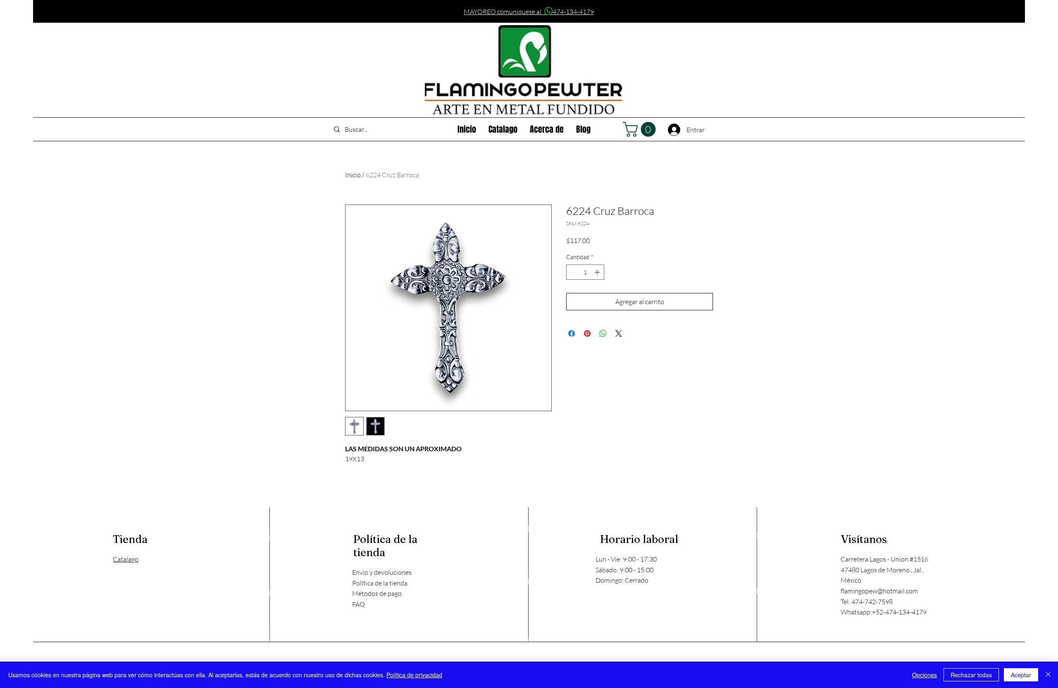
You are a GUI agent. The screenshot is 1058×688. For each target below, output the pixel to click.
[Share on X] (619, 333)
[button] (641, 129)
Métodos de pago (377, 593)
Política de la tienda (379, 583)
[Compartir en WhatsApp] (603, 333)
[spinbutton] (585, 272)
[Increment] (598, 272)
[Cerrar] (1048, 674)
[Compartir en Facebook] (572, 333)
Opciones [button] (924, 675)
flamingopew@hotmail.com (879, 591)
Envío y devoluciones (382, 572)
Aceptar (1021, 675)
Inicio (353, 175)
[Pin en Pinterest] (587, 333)
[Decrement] (572, 272)
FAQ (358, 604)
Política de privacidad (414, 675)
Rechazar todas (971, 675)
